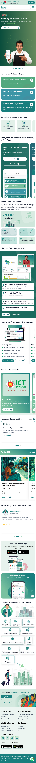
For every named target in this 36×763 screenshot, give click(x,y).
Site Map (4, 758)
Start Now (14, 159)
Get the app (31, 2)
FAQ (19, 730)
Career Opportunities (7, 714)
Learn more (15, 314)
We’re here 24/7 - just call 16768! (20, 692)
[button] (13, 68)
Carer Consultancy (6, 719)
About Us (20, 726)
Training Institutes (23, 719)
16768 (6, 696)
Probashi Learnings (7, 730)
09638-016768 (7, 703)
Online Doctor (5, 726)
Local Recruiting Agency (25, 714)
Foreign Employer (23, 716)
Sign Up (5, 314)
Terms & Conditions (14, 758)
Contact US (21, 728)
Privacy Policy (25, 758)
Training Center (7, 360)
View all (30, 419)
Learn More (13, 163)
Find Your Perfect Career (9, 27)
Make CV (3, 716)
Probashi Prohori (6, 728)
